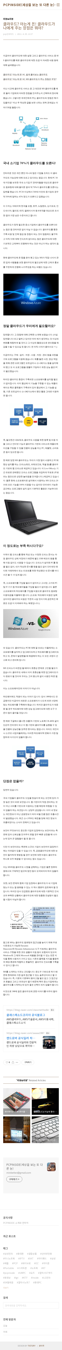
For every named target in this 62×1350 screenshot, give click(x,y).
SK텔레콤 (8, 1282)
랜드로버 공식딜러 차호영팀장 (21, 1038)
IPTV (22, 1258)
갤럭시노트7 (24, 1282)
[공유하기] (13, 1062)
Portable (9, 1268)
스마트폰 (23, 1268)
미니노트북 (9, 1258)
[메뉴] (58, 5)
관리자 (41, 1345)
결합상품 (32, 1253)
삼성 (53, 1258)
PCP (15, 1263)
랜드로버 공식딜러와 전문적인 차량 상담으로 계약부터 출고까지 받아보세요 (21, 1044)
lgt (16, 1277)
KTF (25, 1277)
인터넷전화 (46, 1253)
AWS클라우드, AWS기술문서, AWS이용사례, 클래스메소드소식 (30, 1020)
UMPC (23, 1272)
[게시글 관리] (17, 1062)
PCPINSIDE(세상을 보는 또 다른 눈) (28, 4)
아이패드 (42, 1258)
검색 (56, 1305)
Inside (35, 1277)
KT (44, 1268)
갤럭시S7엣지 (45, 1272)
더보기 (5, 1287)
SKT (31, 1258)
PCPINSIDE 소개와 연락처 (15, 1222)
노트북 (35, 1268)
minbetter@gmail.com (18, 1172)
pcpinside (9, 1272)
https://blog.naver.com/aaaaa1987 (25, 1033)
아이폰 (46, 1263)
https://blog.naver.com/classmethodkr (28, 1010)
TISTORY (31, 1345)
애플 (6, 1263)
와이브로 (26, 1263)
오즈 (33, 1272)
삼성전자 (8, 1253)
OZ (36, 1263)
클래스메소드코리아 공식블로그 (26, 1015)
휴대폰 (20, 1253)
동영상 (7, 1277)
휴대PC (37, 1282)
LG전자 (46, 1277)
